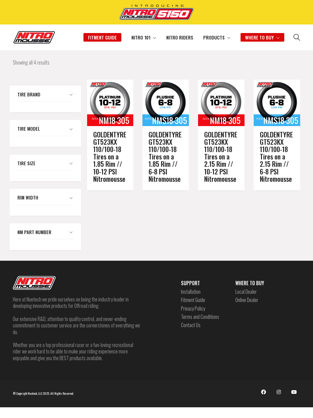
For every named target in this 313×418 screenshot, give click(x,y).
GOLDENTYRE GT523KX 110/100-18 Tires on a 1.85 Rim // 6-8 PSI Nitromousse (165, 156)
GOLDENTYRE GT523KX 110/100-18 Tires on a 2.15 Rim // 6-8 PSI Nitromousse (276, 156)
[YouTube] (294, 392)
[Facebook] (263, 392)
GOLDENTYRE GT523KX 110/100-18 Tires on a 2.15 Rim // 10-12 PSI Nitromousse (220, 156)
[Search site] (296, 38)
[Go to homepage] (34, 37)
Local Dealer (246, 292)
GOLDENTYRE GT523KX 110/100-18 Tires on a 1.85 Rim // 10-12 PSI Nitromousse (109, 156)
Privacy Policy (193, 308)
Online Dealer (246, 300)
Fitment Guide (193, 300)
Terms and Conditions (200, 317)
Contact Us (191, 325)
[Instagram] (279, 392)
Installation (191, 292)
